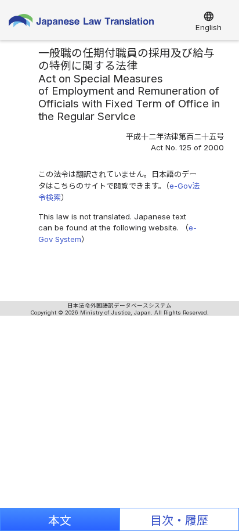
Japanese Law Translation (81, 23)
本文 (59, 521)
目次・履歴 (179, 521)
